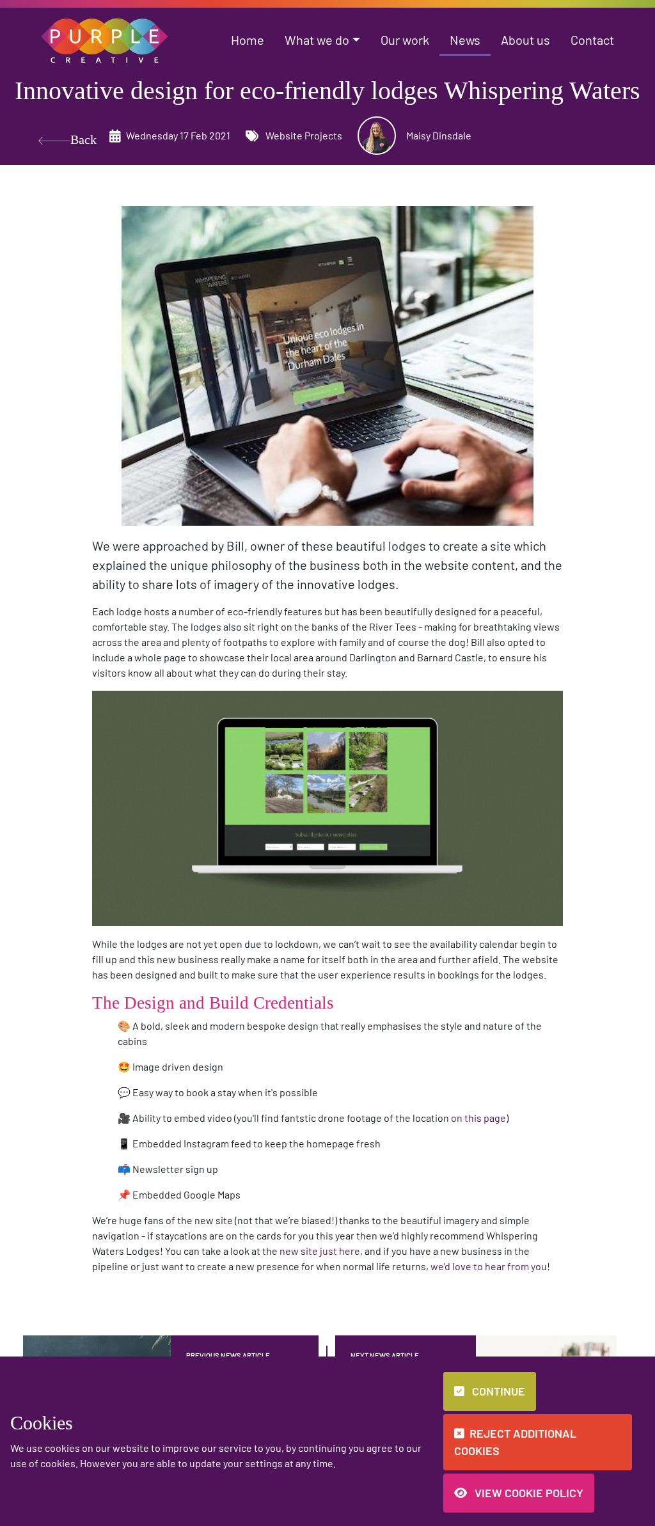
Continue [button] (497, 1391)
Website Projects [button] (303, 135)
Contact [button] (592, 39)
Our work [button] (405, 39)
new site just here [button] (320, 1251)
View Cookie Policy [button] (527, 1493)
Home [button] (247, 39)
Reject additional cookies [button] (515, 1442)
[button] (104, 39)
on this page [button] (478, 1118)
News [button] (465, 39)
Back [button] (83, 139)
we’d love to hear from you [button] (488, 1266)
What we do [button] (317, 39)
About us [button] (525, 39)
